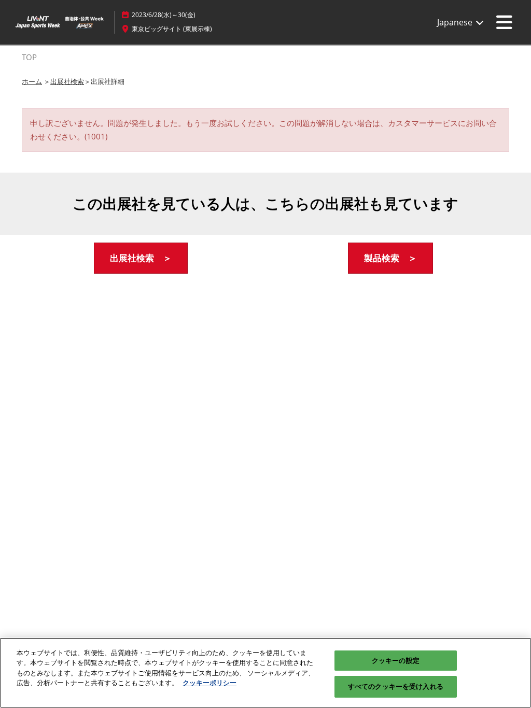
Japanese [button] (455, 22)
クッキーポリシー (209, 682)
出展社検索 (67, 81)
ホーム (32, 81)
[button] (141, 258)
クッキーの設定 (396, 660)
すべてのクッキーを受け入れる (395, 686)
